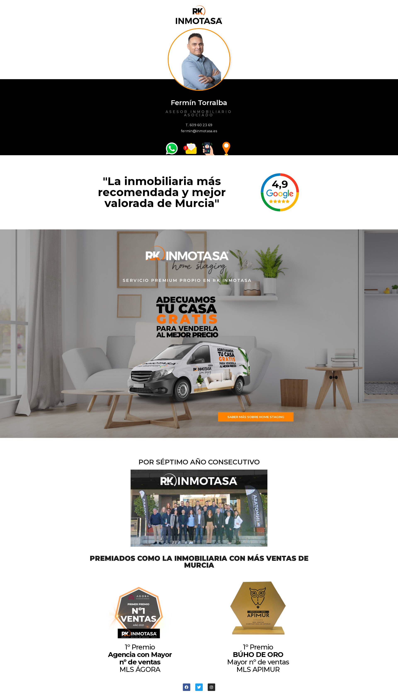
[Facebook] (186, 687)
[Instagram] (211, 687)
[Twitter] (199, 687)
